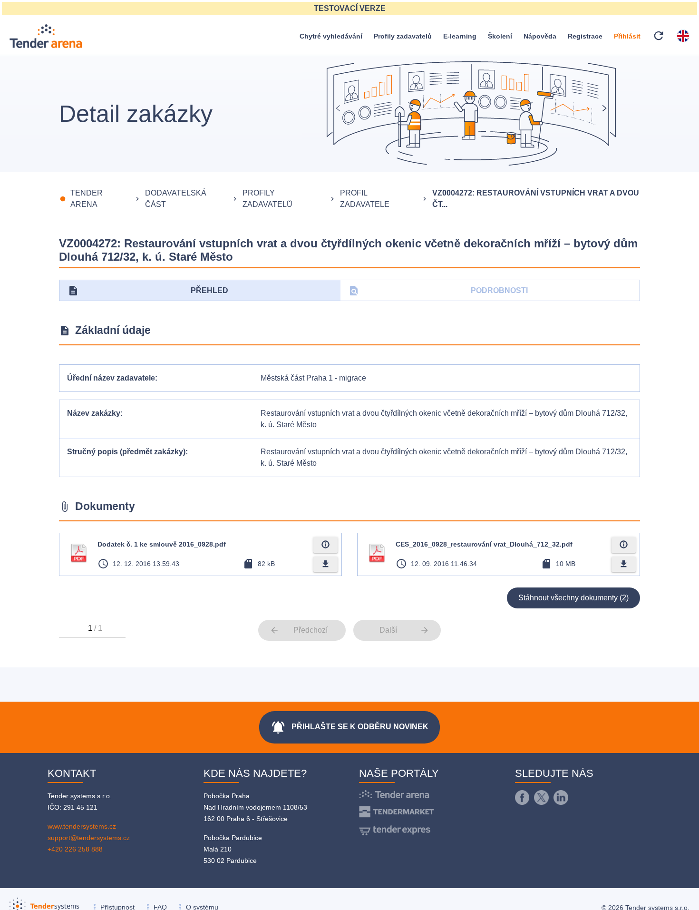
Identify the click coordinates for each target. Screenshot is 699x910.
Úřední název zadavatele (111, 378)
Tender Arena (86, 198)
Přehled (148, 290)
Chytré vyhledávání (331, 36)
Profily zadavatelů (403, 36)
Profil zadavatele (364, 198)
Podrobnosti (438, 290)
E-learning (459, 36)
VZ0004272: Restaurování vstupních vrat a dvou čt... (535, 198)
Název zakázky (93, 413)
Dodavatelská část (175, 198)
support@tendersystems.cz (89, 838)
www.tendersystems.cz (82, 826)
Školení (500, 36)
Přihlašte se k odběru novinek (349, 727)
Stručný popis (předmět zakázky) (126, 452)
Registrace (585, 36)
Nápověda (540, 36)
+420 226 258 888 (75, 849)
